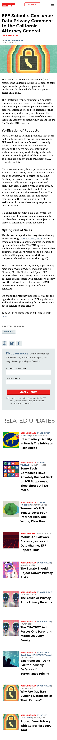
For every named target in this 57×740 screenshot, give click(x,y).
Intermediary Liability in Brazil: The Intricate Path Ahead (36, 443)
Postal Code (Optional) (16, 368)
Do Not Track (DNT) (30, 238)
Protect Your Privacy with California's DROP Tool (36, 726)
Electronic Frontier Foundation (9, 4)
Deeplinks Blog (28, 433)
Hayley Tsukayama (14, 40)
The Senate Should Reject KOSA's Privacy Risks (36, 573)
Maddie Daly (46, 592)
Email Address (13, 378)
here (4, 316)
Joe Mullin (45, 563)
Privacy (8, 331)
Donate (32, 4)
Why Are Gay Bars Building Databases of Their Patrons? (36, 696)
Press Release (27, 534)
